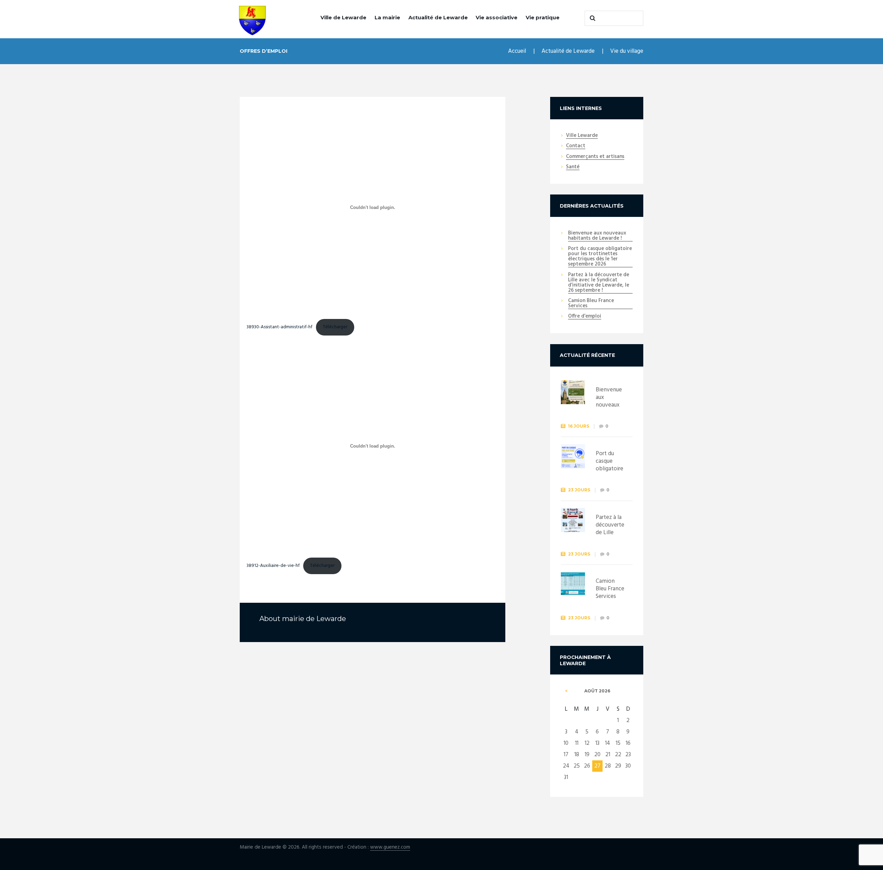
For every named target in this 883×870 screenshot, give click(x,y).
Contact (575, 146)
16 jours (578, 426)
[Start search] (591, 18)
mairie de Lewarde (314, 618)
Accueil (517, 51)
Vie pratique (542, 17)
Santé (572, 167)
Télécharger (335, 327)
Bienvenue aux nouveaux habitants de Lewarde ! (597, 236)
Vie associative (496, 17)
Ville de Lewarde (343, 17)
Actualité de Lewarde (438, 17)
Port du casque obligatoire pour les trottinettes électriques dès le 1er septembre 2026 (600, 256)
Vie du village (626, 51)
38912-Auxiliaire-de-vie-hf (273, 565)
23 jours (579, 489)
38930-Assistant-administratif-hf (279, 327)
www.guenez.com (390, 847)
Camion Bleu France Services (591, 303)
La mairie (387, 17)
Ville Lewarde (582, 136)
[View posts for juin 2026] (566, 691)
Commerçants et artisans (595, 157)
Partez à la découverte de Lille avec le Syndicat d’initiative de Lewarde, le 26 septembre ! (598, 282)
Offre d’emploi (584, 316)
